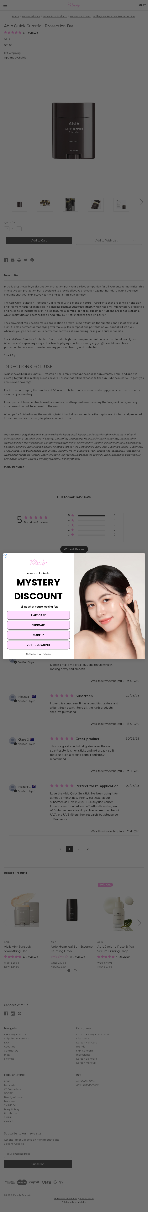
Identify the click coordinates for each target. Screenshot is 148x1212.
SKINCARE (38, 625)
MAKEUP (38, 635)
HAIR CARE (38, 615)
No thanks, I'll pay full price (38, 654)
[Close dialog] (5, 555)
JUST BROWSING (38, 645)
